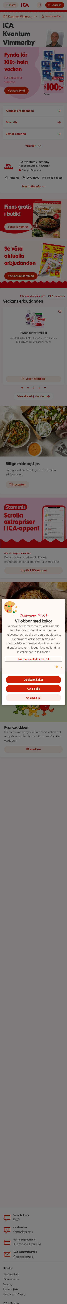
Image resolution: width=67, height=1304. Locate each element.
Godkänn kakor (33, 679)
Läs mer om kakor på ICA (33, 659)
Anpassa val (33, 697)
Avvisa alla (33, 688)
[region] (33, 652)
